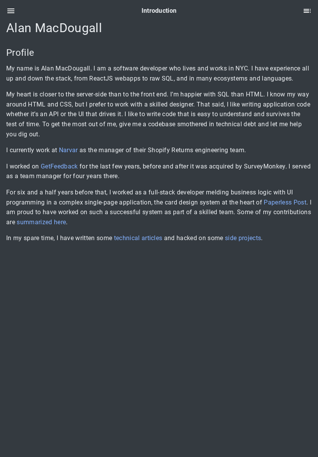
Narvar (68, 150)
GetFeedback (59, 166)
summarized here (41, 222)
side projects (243, 238)
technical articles (138, 238)
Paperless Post (285, 202)
